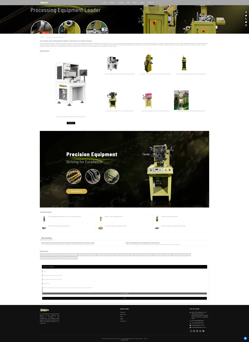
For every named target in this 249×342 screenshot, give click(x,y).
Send (124, 298)
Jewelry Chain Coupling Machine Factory (162, 254)
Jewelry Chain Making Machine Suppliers (49, 257)
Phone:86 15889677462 (198, 323)
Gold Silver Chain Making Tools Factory (68, 254)
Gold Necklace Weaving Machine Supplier (49, 254)
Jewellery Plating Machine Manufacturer (144, 254)
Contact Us (123, 321)
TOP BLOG (136, 338)
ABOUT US (123, 314)
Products (122, 312)
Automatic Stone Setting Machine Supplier (54, 37)
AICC (127, 340)
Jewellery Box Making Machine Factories (87, 254)
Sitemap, (132, 338)
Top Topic (145, 338)
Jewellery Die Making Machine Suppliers (125, 254)
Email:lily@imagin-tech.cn (198, 325)
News (121, 319)
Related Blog (48, 238)
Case (121, 316)
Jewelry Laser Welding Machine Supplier (68, 257)
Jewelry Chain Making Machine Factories (181, 254)
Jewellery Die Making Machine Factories (106, 254)
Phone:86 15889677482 (198, 320)
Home (42, 37)
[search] (208, 2)
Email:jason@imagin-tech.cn (199, 327)
